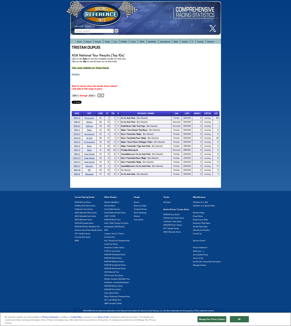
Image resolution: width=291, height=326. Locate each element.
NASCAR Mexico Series (113, 286)
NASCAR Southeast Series (114, 254)
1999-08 (77, 170)
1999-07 (77, 166)
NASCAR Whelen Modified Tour (87, 227)
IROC (106, 230)
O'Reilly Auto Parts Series (85, 206)
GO (116, 31)
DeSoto (89, 122)
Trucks (133, 42)
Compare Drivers (140, 209)
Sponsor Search (199, 241)
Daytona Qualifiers (111, 202)
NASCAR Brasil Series (113, 258)
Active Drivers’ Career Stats (176, 209)
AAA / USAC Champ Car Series (116, 223)
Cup (115, 42)
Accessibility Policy (200, 255)
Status (207, 113)
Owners (98, 42)
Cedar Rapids (89, 154)
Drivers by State (140, 206)
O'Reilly (124, 42)
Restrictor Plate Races (201, 223)
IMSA (176, 42)
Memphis (89, 166)
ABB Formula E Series (113, 303)
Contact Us (197, 234)
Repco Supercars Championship (117, 296)
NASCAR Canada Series (84, 223)
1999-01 (77, 122)
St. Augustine (89, 142)
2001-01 (77, 142)
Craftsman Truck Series (84, 209)
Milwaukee (89, 174)
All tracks (167, 202)
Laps (187, 113)
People (137, 197)
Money (197, 113)
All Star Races (109, 206)
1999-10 (77, 154)
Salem (89, 130)
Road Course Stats (200, 220)
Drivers (88, 42)
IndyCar (185, 42)
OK (239, 319)
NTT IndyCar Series (82, 234)
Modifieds (152, 42)
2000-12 (76, 134)
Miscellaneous (199, 197)
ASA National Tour (111, 272)
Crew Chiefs (138, 220)
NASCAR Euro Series (112, 289)
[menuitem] (207, 251)
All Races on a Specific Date (204, 206)
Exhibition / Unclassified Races (116, 282)
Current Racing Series (84, 197)
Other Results (110, 197)
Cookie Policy (76, 317)
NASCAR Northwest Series (115, 268)
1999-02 (77, 126)
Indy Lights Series (111, 293)
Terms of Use (198, 258)
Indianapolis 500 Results (114, 227)
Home (79, 42)
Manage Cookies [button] (199, 265)
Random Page (198, 213)
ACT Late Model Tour (112, 300)
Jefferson (89, 126)
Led (216, 113)
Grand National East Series (115, 213)
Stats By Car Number (201, 230)
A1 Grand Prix (109, 237)
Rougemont (89, 118)
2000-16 (76, 138)
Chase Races (198, 216)
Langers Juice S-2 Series (114, 234)
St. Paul (89, 138)
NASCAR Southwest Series (115, 265)
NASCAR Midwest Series (114, 261)
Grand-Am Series (111, 244)
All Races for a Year (200, 202)
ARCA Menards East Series (85, 216)
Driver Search (84, 26)
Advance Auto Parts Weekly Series (88, 230)
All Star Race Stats (200, 227)
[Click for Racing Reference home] (145, 17)
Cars (100, 113)
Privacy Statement (200, 248)
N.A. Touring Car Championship (117, 241)
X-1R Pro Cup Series (112, 251)
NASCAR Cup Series (83, 202)
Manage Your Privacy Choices (212, 319)
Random (210, 42)
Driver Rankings (140, 213)
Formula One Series (82, 237)
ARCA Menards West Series (86, 213)
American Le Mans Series (114, 248)
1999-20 (77, 118)
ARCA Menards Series (83, 220)
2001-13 (77, 150)
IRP (89, 170)
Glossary (76, 74)
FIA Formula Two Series (113, 275)
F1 (192, 42)
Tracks (107, 42)
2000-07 (77, 158)
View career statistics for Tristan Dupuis (90, 68)
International (165, 42)
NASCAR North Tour (112, 220)
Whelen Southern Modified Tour (117, 279)
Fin (113, 113)
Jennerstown (89, 134)
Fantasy (200, 42)
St (107, 113)
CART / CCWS (109, 216)
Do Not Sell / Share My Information (207, 262)
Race (77, 113)
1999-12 (77, 130)
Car (176, 113)
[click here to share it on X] (213, 28)
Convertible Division (112, 209)
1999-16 (77, 174)
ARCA (142, 42)
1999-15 (77, 146)
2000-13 (76, 162)
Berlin (89, 146)
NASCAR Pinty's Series (172, 225)
